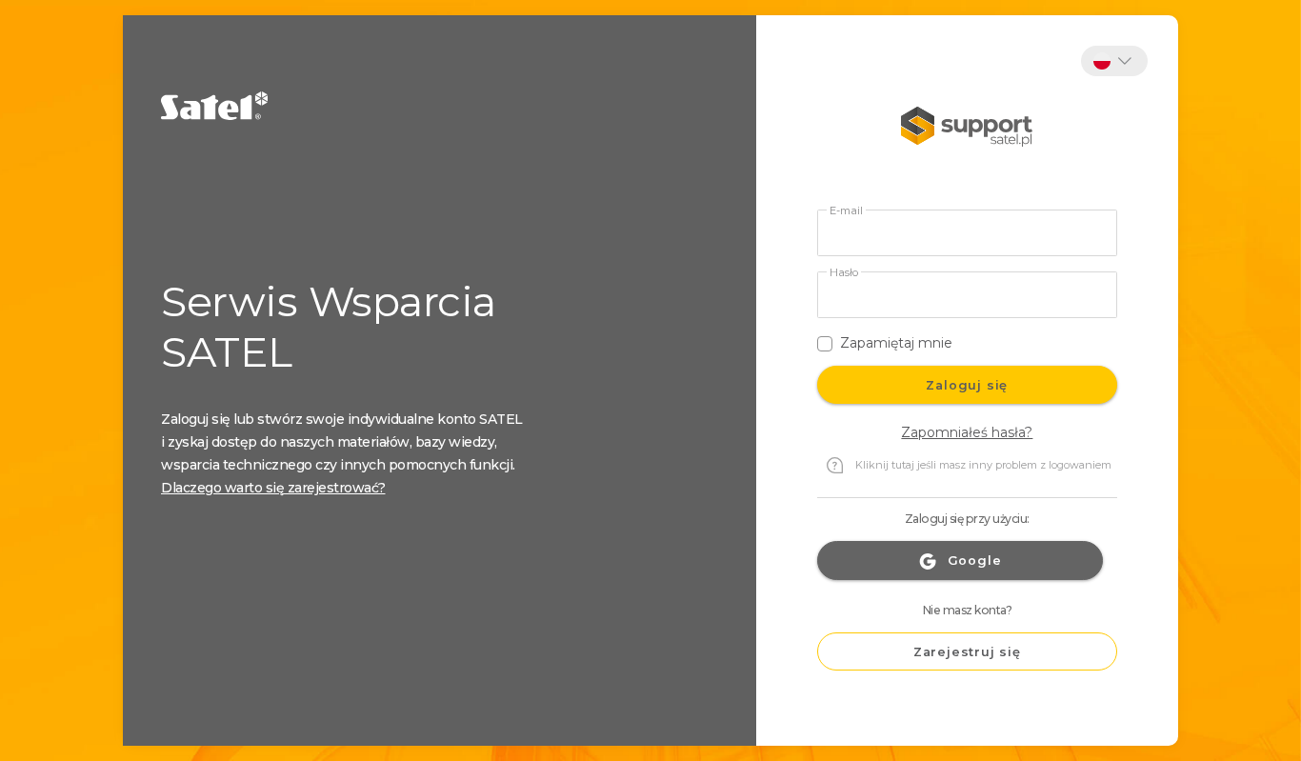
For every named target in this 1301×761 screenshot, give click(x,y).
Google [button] (975, 560)
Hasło (844, 273)
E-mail (846, 211)
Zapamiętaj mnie (896, 342)
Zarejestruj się (967, 652)
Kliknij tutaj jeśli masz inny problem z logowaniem (983, 464)
